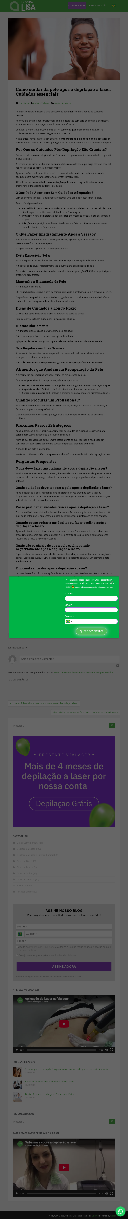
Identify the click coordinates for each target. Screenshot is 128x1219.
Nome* (69, 593)
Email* (68, 604)
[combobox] (69, 621)
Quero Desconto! (91, 631)
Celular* (69, 616)
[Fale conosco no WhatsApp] (121, 1211)
